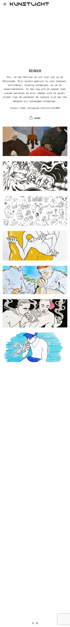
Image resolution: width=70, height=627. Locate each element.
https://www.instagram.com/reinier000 (35, 108)
